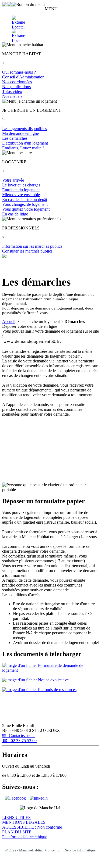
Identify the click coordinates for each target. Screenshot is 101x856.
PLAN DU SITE (17, 832)
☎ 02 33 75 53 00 (19, 740)
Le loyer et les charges (21, 185)
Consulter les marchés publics (27, 251)
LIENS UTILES (16, 817)
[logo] (7, 5)
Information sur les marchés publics (32, 246)
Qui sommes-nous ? (19, 72)
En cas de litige (15, 214)
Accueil (8, 321)
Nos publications (16, 86)
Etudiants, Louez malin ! (23, 148)
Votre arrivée (13, 180)
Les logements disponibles (24, 128)
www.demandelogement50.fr (31, 341)
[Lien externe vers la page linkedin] (39, 798)
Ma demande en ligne (20, 133)
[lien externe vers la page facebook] (15, 798)
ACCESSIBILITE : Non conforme (32, 827)
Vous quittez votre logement (26, 209)
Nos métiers (12, 96)
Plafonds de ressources (56, 689)
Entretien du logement (21, 190)
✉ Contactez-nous (18, 735)
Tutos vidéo (12, 91)
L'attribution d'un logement (25, 143)
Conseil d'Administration (23, 77)
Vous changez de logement (25, 204)
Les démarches (14, 138)
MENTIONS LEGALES (24, 822)
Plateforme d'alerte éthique (24, 837)
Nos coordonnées (17, 82)
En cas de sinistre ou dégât (24, 199)
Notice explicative (53, 680)
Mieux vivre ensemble (21, 194)
